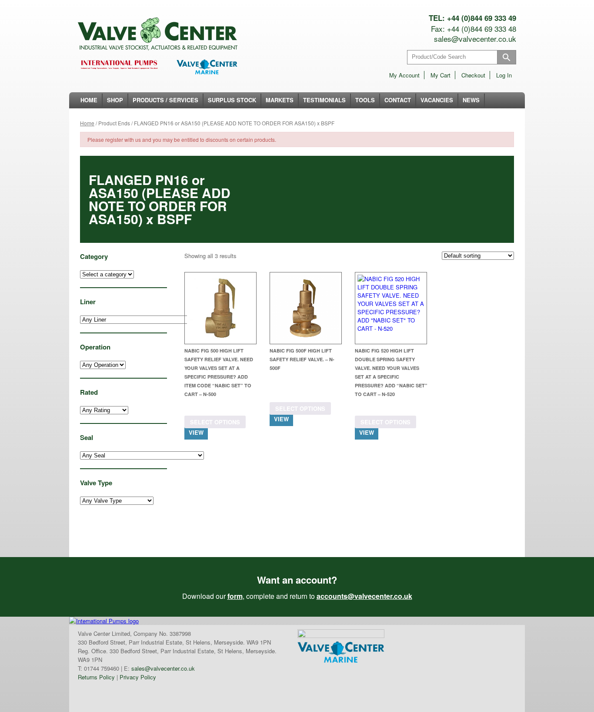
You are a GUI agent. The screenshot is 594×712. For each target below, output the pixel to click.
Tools (365, 100)
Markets (280, 100)
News (471, 100)
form (235, 596)
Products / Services (165, 100)
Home (88, 100)
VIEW (196, 432)
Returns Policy (96, 677)
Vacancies (436, 100)
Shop (115, 100)
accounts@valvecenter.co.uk (364, 596)
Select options (215, 422)
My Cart (440, 75)
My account (404, 75)
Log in (504, 75)
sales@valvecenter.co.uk (475, 38)
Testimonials (324, 100)
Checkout (473, 75)
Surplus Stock (232, 100)
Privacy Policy (138, 677)
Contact (397, 100)
